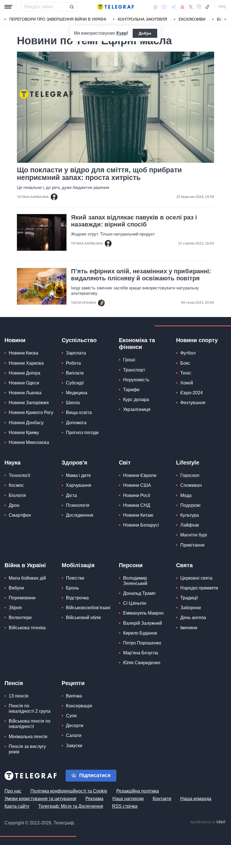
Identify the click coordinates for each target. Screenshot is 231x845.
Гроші (129, 359)
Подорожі (190, 505)
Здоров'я (74, 462)
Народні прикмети (199, 588)
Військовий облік (83, 617)
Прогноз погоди (82, 432)
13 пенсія (18, 696)
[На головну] (115, 7)
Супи (71, 715)
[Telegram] (173, 7)
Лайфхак (189, 525)
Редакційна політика (137, 791)
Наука (13, 462)
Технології (19, 475)
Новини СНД (136, 505)
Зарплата (76, 353)
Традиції (189, 597)
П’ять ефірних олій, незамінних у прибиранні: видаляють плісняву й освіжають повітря (141, 274)
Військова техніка (27, 627)
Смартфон (20, 515)
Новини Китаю (138, 515)
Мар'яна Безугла (140, 652)
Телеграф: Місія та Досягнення (70, 806)
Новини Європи (139, 475)
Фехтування (192, 402)
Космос (16, 485)
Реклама (94, 798)
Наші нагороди (128, 798)
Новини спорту (197, 340)
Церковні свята (196, 578)
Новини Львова (25, 392)
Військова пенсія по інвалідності (29, 724)
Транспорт (134, 370)
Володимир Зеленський (135, 581)
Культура (189, 515)
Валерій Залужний (142, 623)
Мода (186, 495)
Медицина (76, 392)
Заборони (190, 607)
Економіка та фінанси (137, 343)
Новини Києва (23, 353)
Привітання (192, 545)
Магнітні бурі (193, 534)
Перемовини (22, 597)
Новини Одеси (24, 382)
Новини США (137, 485)
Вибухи (16, 588)
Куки (121, 33)
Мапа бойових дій (27, 578)
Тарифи (131, 389)
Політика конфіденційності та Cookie (68, 791)
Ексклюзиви (192, 19)
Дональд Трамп (139, 593)
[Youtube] (182, 6)
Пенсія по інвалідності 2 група (29, 708)
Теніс (185, 373)
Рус (222, 7)
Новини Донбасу (26, 422)
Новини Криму (24, 432)
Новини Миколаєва (29, 442)
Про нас (13, 791)
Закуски (74, 745)
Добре (145, 33)
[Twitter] (191, 6)
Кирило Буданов (140, 633)
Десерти (74, 725)
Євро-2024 (191, 392)
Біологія (17, 495)
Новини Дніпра (24, 373)
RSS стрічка (124, 806)
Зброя (15, 607)
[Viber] (164, 7)
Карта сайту (17, 806)
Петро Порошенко (142, 643)
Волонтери (20, 617)
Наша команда (195, 798)
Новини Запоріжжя (29, 402)
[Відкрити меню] (8, 7)
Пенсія (14, 683)
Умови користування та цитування (40, 798)
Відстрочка (77, 597)
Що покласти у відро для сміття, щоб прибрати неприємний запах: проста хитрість (99, 173)
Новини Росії (136, 495)
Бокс (185, 363)
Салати (73, 735)
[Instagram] (199, 7)
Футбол (188, 353)
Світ (125, 462)
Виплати (75, 373)
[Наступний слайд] (225, 19)
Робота (73, 363)
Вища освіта (79, 412)
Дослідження (79, 515)
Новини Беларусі (141, 525)
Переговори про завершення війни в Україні (57, 19)
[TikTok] (207, 6)
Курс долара (136, 399)
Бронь (72, 588)
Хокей (186, 382)
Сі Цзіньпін (134, 603)
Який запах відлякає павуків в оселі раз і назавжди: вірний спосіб (134, 221)
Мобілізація (78, 565)
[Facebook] (155, 7)
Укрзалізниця (136, 409)
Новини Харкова (26, 363)
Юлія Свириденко (141, 662)
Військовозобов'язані (88, 607)
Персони (131, 565)
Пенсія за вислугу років (27, 749)
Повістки (75, 578)
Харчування (78, 485)
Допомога (76, 422)
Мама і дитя (78, 475)
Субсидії (75, 382)
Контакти (162, 798)
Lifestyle (187, 462)
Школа (73, 402)
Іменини (188, 627)
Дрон (14, 505)
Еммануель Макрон (143, 613)
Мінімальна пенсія (28, 736)
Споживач (191, 485)
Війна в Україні (25, 565)
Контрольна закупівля (142, 19)
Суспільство (79, 340)
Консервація (79, 705)
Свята (184, 565)
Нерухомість (136, 379)
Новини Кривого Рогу (31, 412)
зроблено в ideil (208, 822)
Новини (15, 340)
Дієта (71, 495)
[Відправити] (71, 6)
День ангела (193, 617)
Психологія (77, 505)
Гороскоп (189, 475)
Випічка (74, 696)
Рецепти (73, 683)
